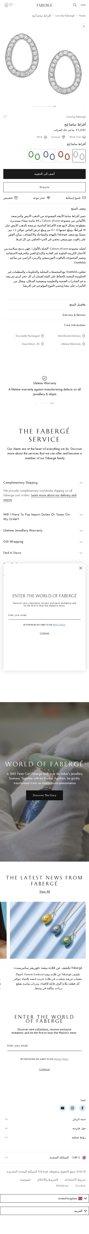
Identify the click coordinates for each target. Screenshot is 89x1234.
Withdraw (62, 1185)
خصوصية (25, 1179)
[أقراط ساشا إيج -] (79, 155)
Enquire (44, 187)
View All (44, 891)
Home (82, 15)
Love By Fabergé (65, 15)
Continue (44, 1069)
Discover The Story (44, 795)
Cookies (80, 1185)
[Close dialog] (81, 568)
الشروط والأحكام (47, 1179)
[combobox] (44, 1198)
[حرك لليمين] (5, 108)
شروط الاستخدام (75, 1179)
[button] (6, 5)
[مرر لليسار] (84, 108)
